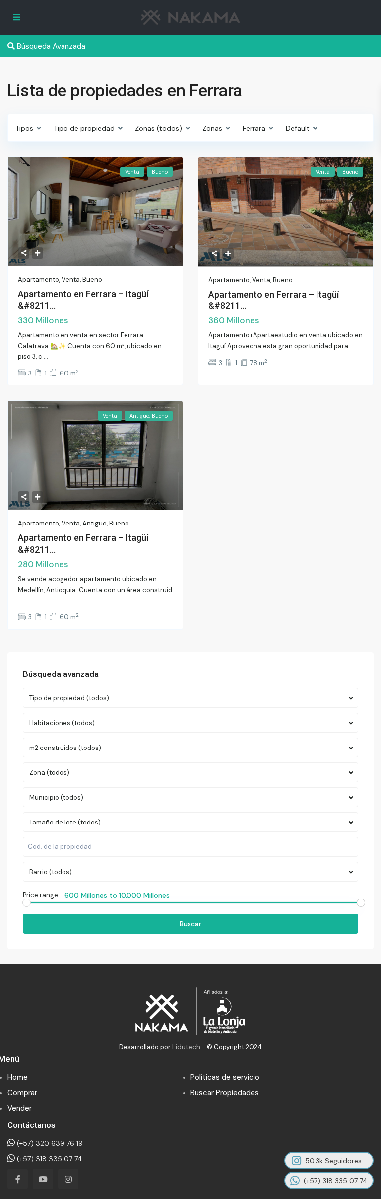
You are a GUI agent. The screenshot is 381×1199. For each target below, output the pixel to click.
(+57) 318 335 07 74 (48, 1158)
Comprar (22, 1093)
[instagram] (68, 1179)
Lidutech (186, 1046)
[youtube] (43, 1179)
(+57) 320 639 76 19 (49, 1143)
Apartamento (38, 279)
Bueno (92, 279)
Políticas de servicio (224, 1077)
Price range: (41, 895)
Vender (19, 1108)
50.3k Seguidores (333, 1160)
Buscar (190, 923)
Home (17, 1077)
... (46, 356)
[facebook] (17, 1179)
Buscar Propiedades (224, 1093)
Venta (71, 279)
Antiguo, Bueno (105, 523)
